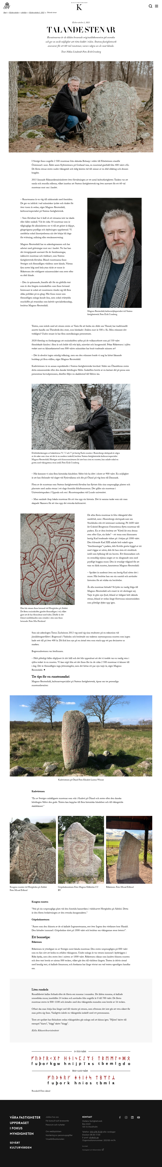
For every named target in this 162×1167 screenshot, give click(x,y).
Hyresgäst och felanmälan (91, 1150)
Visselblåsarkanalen (55, 1139)
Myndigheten (22, 1134)
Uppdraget (19, 1123)
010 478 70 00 (96, 1132)
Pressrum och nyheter (55, 1125)
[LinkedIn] (132, 1118)
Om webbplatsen (53, 1132)
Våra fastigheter (25, 1117)
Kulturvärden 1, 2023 (36, 13)
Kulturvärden (14, 13)
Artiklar (24, 13)
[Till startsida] (6, 6)
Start (5, 13)
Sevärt (15, 1143)
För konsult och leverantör (57, 1121)
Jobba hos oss (52, 1117)
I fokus (16, 1128)
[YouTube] (138, 1118)
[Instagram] (126, 1118)
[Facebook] (120, 1118)
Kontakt (85, 1146)
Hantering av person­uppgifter (59, 1135)
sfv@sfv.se (94, 1138)
